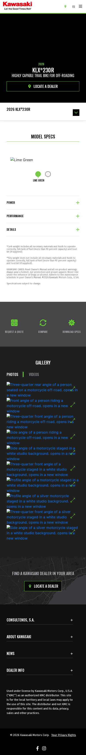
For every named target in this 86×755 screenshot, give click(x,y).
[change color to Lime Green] (38, 174)
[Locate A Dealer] (67, 6)
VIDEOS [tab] (34, 374)
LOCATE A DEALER (45, 86)
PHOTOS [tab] (12, 374)
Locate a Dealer (45, 586)
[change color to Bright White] (48, 174)
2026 (41, 64)
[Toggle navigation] (80, 6)
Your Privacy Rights (63, 735)
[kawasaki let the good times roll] (30, 6)
